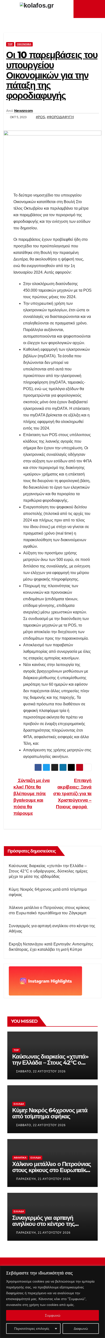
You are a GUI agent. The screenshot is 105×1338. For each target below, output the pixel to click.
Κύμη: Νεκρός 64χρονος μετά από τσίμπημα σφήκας (49, 1113)
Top (10, 44)
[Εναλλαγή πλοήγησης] (90, 9)
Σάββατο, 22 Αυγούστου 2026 (41, 1071)
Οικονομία (24, 44)
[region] (52, 1302)
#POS (40, 117)
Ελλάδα (19, 1104)
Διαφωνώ (81, 1328)
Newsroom (23, 110)
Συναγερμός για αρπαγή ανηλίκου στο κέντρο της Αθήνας (43, 1223)
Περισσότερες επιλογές (31, 1328)
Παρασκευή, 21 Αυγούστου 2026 (43, 1179)
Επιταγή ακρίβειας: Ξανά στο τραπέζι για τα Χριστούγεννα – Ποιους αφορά (72, 793)
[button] (97, 9)
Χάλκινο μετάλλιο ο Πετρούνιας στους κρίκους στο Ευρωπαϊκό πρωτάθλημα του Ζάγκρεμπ (51, 1170)
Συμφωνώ (52, 1315)
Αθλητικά (20, 1157)
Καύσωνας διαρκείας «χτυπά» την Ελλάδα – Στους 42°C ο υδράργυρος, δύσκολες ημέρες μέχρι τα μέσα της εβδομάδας (48, 871)
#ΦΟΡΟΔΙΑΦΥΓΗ (60, 117)
